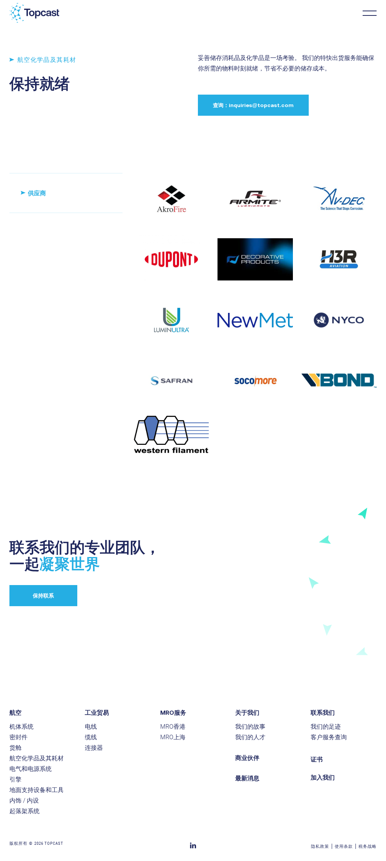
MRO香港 (172, 726)
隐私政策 (320, 846)
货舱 (15, 747)
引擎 (15, 779)
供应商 (37, 193)
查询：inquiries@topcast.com (253, 105)
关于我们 (247, 712)
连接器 (94, 747)
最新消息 (247, 778)
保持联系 (43, 596)
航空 (15, 712)
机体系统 (21, 726)
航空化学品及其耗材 (36, 758)
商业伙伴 (247, 757)
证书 (317, 759)
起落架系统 (24, 811)
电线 (91, 726)
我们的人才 (250, 737)
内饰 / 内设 (24, 800)
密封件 (18, 737)
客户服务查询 (329, 737)
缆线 (91, 737)
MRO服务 (173, 712)
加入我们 (323, 777)
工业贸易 (97, 712)
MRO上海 (172, 737)
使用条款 (344, 846)
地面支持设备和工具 (36, 790)
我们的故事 (250, 726)
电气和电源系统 (30, 768)
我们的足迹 (326, 726)
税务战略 (367, 846)
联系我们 (323, 712)
